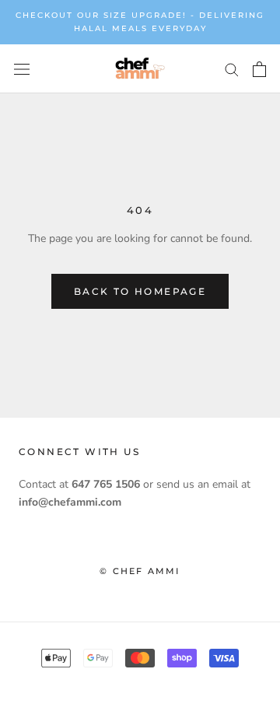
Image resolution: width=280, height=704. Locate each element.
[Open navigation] (22, 69)
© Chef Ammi (140, 571)
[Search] (232, 68)
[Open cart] (259, 69)
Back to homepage (140, 291)
